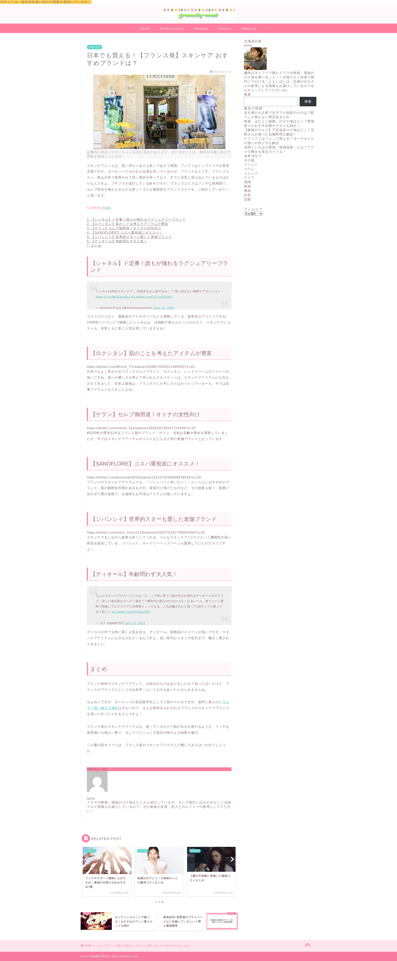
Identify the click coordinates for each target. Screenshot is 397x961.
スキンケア (94, 47)
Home (145, 28)
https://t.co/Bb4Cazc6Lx (113, 296)
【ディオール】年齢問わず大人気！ (117, 241)
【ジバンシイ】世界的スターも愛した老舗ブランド (129, 237)
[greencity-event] (198, 18)
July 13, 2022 (135, 623)
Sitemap (201, 28)
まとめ (94, 245)
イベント (251, 164)
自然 (247, 195)
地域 (247, 182)
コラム (249, 169)
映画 (247, 186)
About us (249, 28)
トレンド (251, 173)
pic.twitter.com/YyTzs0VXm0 (151, 296)
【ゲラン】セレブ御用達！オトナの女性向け (124, 228)
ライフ (249, 177)
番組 (247, 190)
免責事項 (96, 956)
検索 (247, 94)
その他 (249, 160)
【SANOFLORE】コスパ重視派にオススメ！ (125, 232)
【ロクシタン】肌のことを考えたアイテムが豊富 (127, 224)
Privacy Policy (172, 28)
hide (106, 208)
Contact (224, 28)
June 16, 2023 (164, 307)
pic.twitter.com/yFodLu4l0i (131, 611)
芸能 (247, 199)
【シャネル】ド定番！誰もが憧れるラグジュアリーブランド (136, 219)
